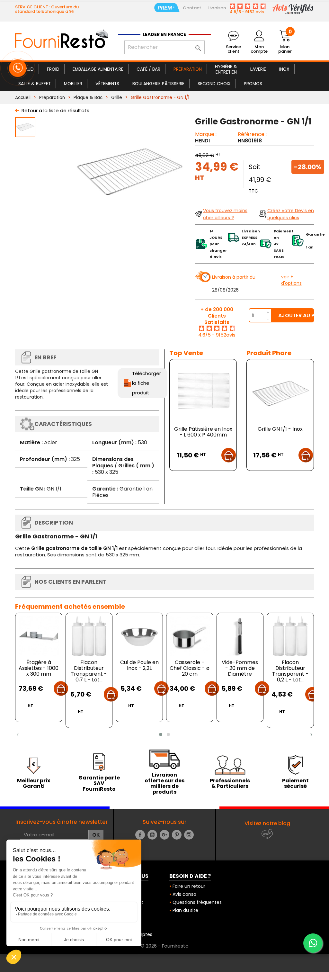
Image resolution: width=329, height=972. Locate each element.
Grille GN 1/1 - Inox (280, 429)
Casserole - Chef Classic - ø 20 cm (189, 668)
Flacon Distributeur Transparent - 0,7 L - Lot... (89, 671)
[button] (160, 734)
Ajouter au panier (296, 315)
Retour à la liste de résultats (55, 110)
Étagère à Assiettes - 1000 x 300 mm (38, 668)
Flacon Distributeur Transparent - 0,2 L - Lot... (290, 671)
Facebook (140, 835)
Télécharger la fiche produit (146, 383)
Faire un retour (189, 886)
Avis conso (184, 894)
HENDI (202, 140)
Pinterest (177, 835)
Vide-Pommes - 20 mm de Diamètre (240, 668)
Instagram (189, 835)
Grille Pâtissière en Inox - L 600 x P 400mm (203, 431)
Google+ (164, 835)
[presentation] (18, 734)
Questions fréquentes (197, 902)
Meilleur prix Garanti (33, 783)
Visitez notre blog (267, 823)
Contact (192, 8)
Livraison (217, 8)
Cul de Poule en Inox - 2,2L (139, 665)
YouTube (152, 835)
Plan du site (185, 910)
